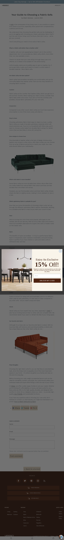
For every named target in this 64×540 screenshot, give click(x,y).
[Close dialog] (60, 251)
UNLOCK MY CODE (47, 280)
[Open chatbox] (61, 537)
